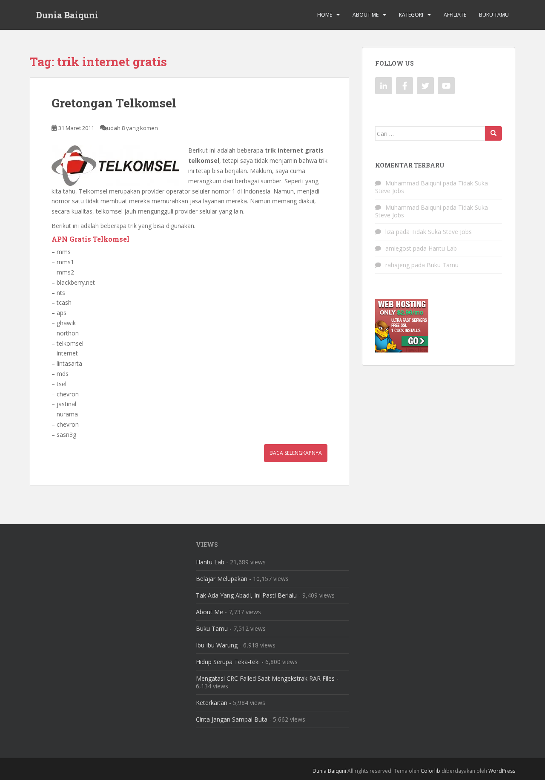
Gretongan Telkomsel (114, 103)
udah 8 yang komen (132, 128)
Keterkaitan (211, 703)
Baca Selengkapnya (296, 452)
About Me (366, 14)
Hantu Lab (442, 248)
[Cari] (493, 133)
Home (324, 14)
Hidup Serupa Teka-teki (228, 662)
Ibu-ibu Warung (217, 645)
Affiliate (455, 14)
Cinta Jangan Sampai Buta (231, 719)
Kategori (411, 14)
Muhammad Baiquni (413, 183)
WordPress (501, 770)
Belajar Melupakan (221, 579)
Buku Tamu (494, 14)
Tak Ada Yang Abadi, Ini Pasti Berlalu (246, 595)
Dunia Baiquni (67, 14)
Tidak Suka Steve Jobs (441, 232)
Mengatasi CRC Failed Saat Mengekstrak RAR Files (265, 678)
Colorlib (430, 770)
